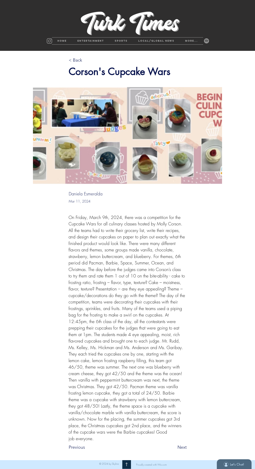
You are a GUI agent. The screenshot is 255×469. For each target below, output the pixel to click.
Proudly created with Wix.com (151, 464)
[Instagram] (49, 41)
